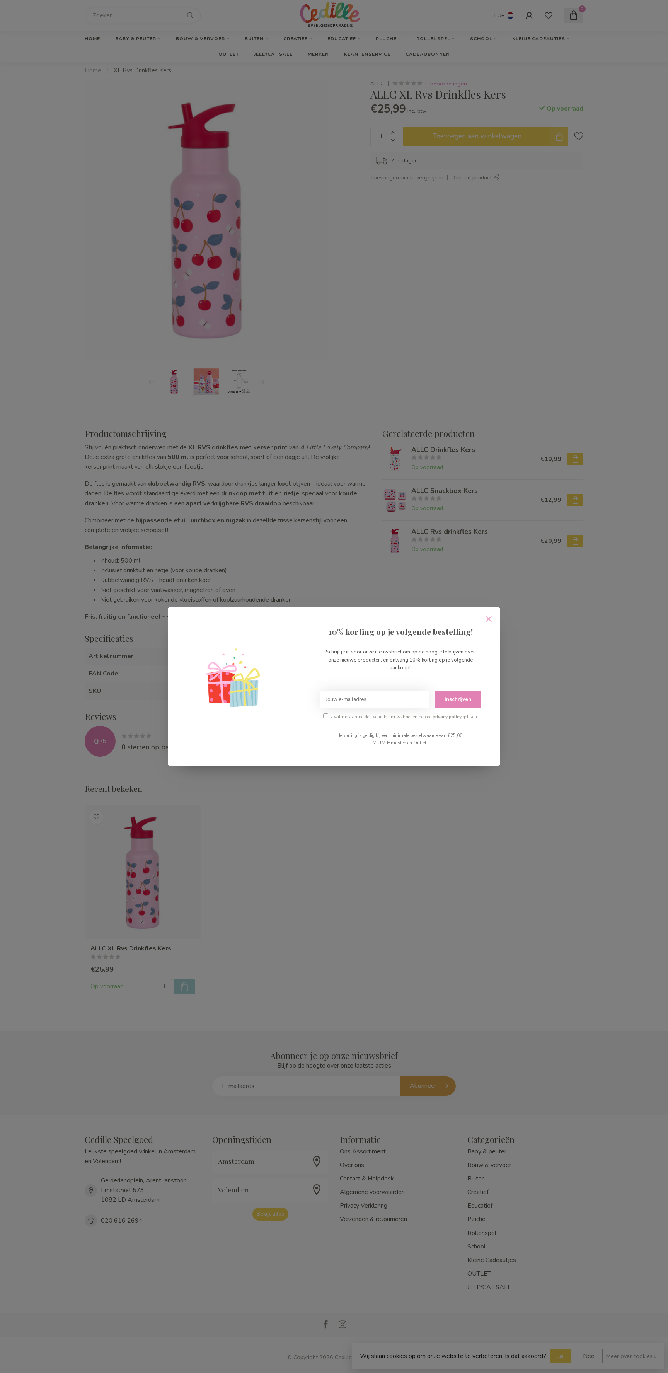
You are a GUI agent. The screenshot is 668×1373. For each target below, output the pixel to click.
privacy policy (447, 717)
